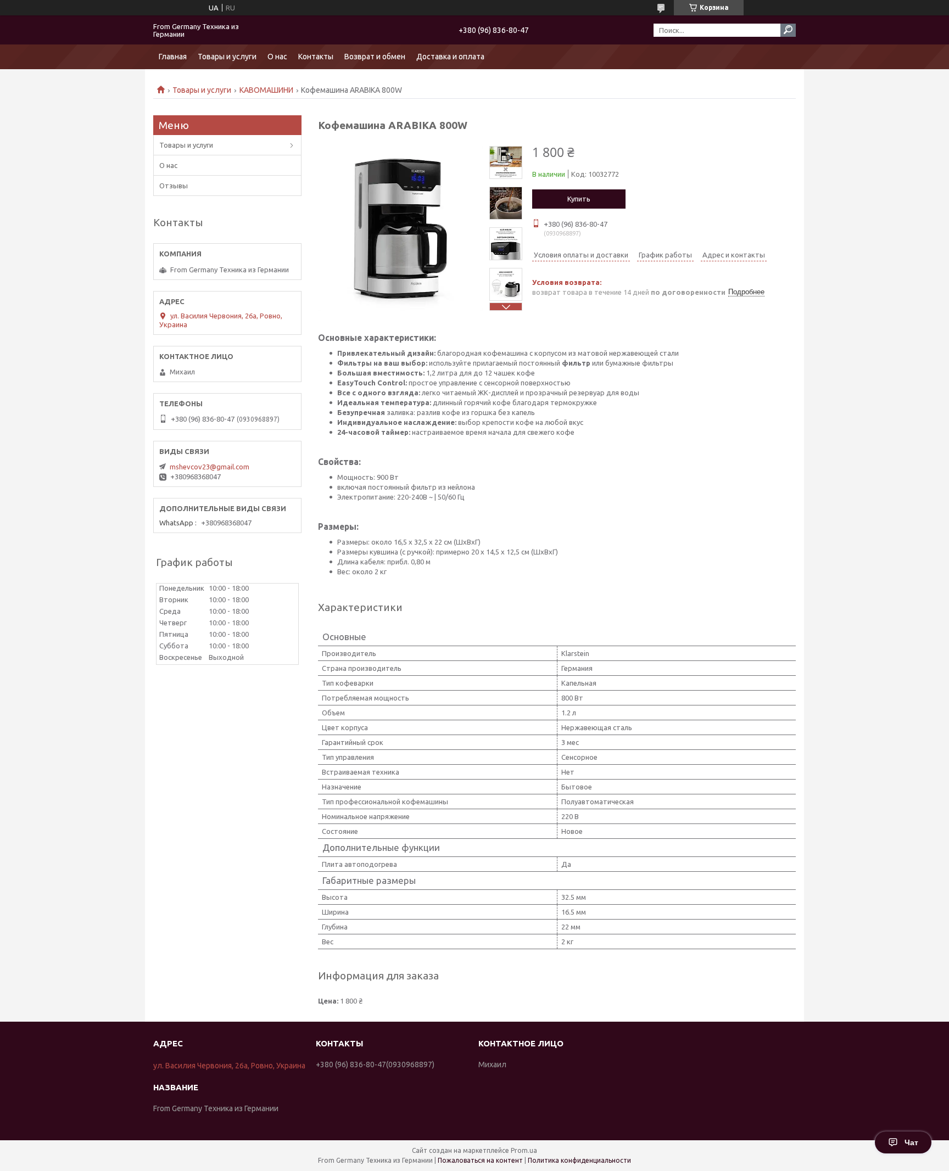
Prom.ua (524, 1150)
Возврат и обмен (374, 56)
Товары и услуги (227, 56)
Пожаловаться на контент (480, 1160)
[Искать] (788, 30)
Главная (173, 56)
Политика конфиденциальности (579, 1160)
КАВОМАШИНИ (266, 90)
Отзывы (173, 185)
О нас (277, 56)
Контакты (315, 56)
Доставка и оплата (450, 56)
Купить (578, 199)
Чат (911, 1142)
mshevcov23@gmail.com (209, 466)
